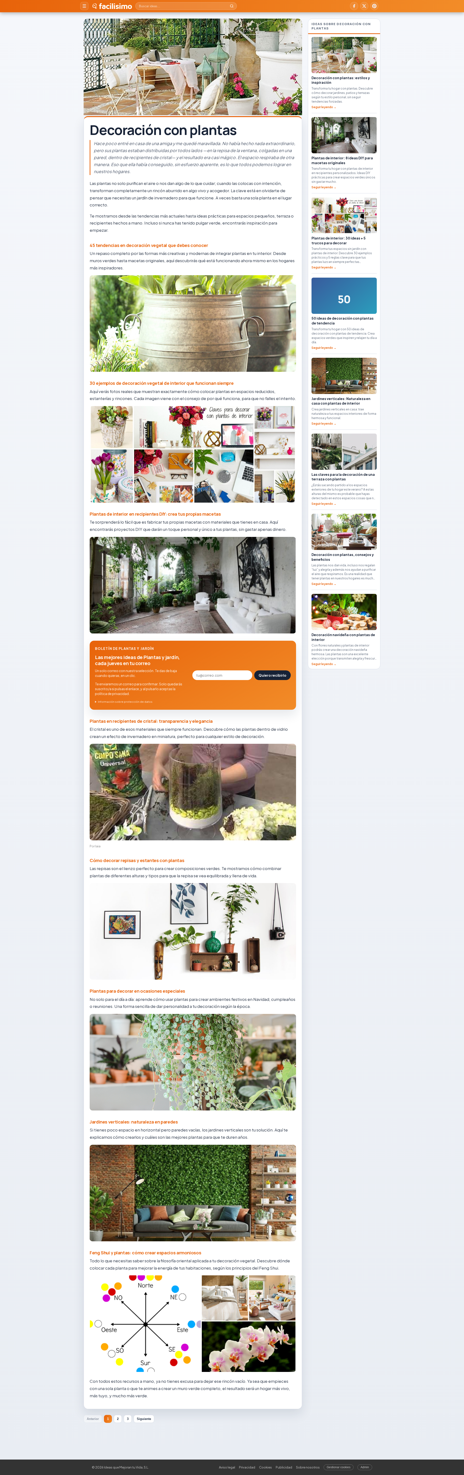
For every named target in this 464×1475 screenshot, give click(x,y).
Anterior (93, 1419)
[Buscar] (232, 6)
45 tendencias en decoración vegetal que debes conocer (149, 245)
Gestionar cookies (338, 1467)
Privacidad (247, 1467)
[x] (364, 6)
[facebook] (354, 6)
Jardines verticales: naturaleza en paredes (134, 1122)
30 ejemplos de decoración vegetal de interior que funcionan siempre (161, 383)
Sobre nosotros (308, 1467)
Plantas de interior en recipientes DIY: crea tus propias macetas (155, 514)
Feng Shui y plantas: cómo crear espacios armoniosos (145, 1253)
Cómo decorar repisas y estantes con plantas (137, 860)
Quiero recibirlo (272, 675)
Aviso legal (227, 1467)
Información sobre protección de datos (125, 701)
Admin (365, 1467)
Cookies (265, 1467)
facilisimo (115, 6)
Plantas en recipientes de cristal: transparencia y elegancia (151, 721)
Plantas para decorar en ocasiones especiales (137, 991)
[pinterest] (374, 6)
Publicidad (284, 1467)
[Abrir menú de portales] (84, 6)
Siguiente (144, 1419)
